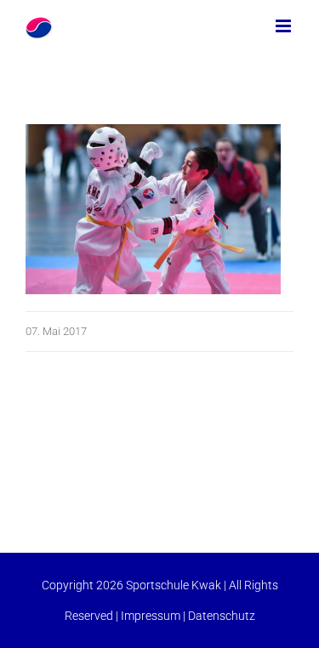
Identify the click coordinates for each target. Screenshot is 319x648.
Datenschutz (221, 615)
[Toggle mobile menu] (284, 26)
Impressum (150, 615)
